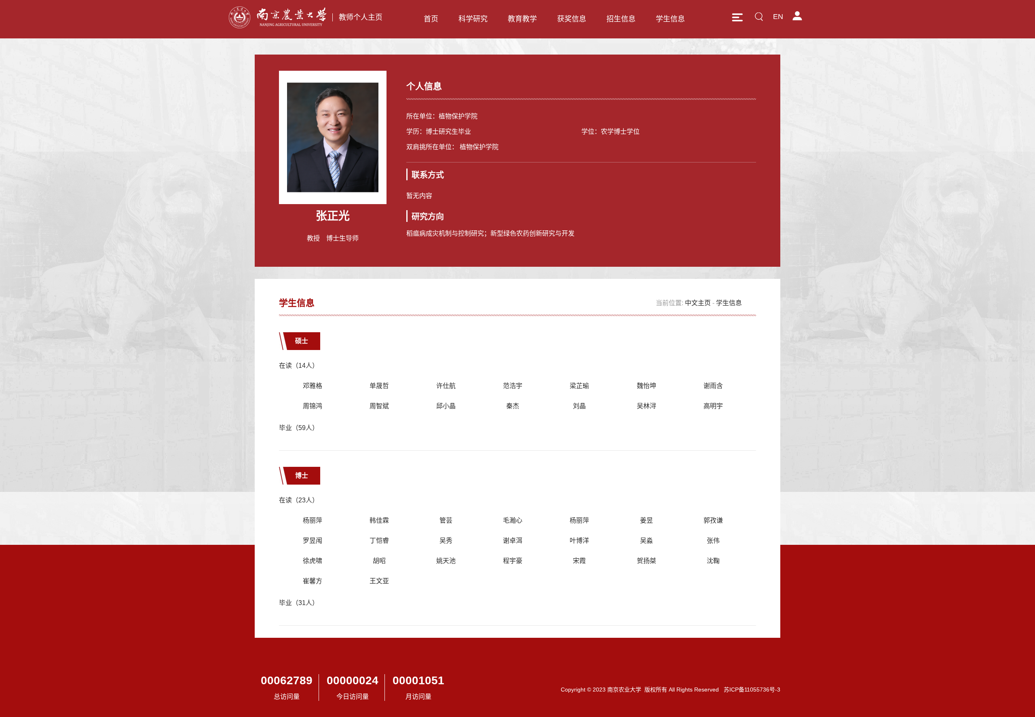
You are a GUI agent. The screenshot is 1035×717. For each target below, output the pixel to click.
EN (778, 17)
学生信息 (670, 19)
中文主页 (698, 302)
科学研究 (473, 19)
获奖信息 (571, 19)
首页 (431, 19)
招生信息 (621, 19)
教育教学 (522, 19)
